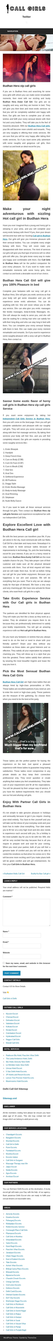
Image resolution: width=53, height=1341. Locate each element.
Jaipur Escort (11, 1167)
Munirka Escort (12, 1154)
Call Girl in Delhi (12, 1144)
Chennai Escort (12, 1017)
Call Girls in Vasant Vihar (16, 1324)
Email (6, 942)
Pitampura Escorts (13, 1233)
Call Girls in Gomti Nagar (16, 1311)
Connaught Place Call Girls (17, 1230)
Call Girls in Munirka (14, 1236)
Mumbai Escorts (12, 1141)
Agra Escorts (11, 1173)
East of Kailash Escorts (15, 1259)
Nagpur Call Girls (13, 1039)
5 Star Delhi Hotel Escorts (16, 1071)
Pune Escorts (11, 1147)
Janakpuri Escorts (13, 1253)
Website (6, 953)
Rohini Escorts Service (15, 1227)
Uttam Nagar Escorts (14, 1256)
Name (6, 931)
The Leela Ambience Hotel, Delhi (19, 1058)
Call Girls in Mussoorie (15, 1307)
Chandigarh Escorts (14, 1134)
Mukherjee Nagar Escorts (16, 1301)
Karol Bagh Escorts (14, 1246)
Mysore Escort (12, 1014)
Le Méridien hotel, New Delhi (17, 1065)
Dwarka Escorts (12, 1217)
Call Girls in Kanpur (13, 1317)
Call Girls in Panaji (13, 1327)
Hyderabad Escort (13, 1036)
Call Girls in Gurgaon (14, 1160)
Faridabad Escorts (13, 1151)
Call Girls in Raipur (13, 1314)
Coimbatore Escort (13, 1033)
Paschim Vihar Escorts (15, 1249)
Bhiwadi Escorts (12, 1272)
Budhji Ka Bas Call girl (40, 874)
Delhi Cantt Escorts (14, 1291)
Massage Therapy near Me (17, 1163)
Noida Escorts (11, 1170)
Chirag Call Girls (12, 1282)
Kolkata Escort (12, 1027)
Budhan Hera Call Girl (13, 682)
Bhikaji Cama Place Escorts (17, 1269)
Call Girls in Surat (13, 1320)
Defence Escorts (12, 1288)
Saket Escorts (11, 1243)
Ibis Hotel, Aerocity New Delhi (18, 1062)
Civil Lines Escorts (13, 1285)
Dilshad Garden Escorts (15, 1295)
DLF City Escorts (13, 1298)
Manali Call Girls (12, 1043)
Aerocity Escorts (12, 1214)
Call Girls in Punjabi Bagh (16, 1330)
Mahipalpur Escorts (14, 1224)
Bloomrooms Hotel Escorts (17, 1081)
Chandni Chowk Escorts (16, 1278)
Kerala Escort (11, 1030)
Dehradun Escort (13, 1020)
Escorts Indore (12, 1157)
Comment (7, 897)
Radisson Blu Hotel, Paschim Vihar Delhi (22, 1055)
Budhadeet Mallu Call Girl (14, 874)
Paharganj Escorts (13, 1220)
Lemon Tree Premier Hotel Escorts (20, 1078)
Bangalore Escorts (13, 1138)
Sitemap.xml (10, 1098)
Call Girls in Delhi (10, 998)
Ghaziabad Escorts (13, 1240)
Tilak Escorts (11, 1262)
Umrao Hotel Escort (14, 1068)
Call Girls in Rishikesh (15, 1304)
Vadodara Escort (12, 1023)
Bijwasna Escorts (13, 1275)
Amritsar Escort (12, 1176)
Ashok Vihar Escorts (14, 1265)
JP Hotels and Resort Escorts (18, 1075)
